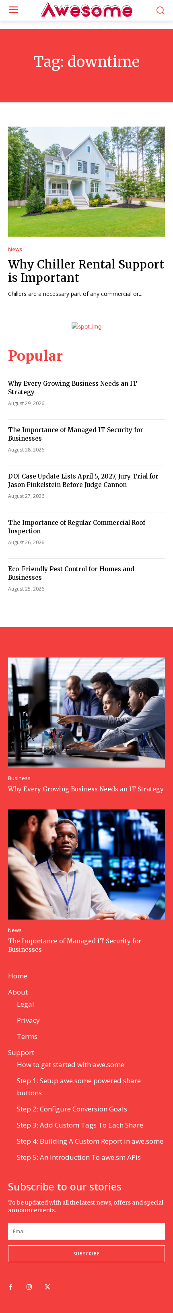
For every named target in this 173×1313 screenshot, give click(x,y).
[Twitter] (47, 1287)
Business (19, 778)
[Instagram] (29, 1287)
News (15, 249)
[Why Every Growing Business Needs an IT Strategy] (86, 713)
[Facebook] (10, 1287)
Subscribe (86, 1254)
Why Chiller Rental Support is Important (86, 271)
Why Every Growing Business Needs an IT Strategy (86, 789)
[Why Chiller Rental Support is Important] (86, 182)
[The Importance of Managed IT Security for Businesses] (86, 864)
